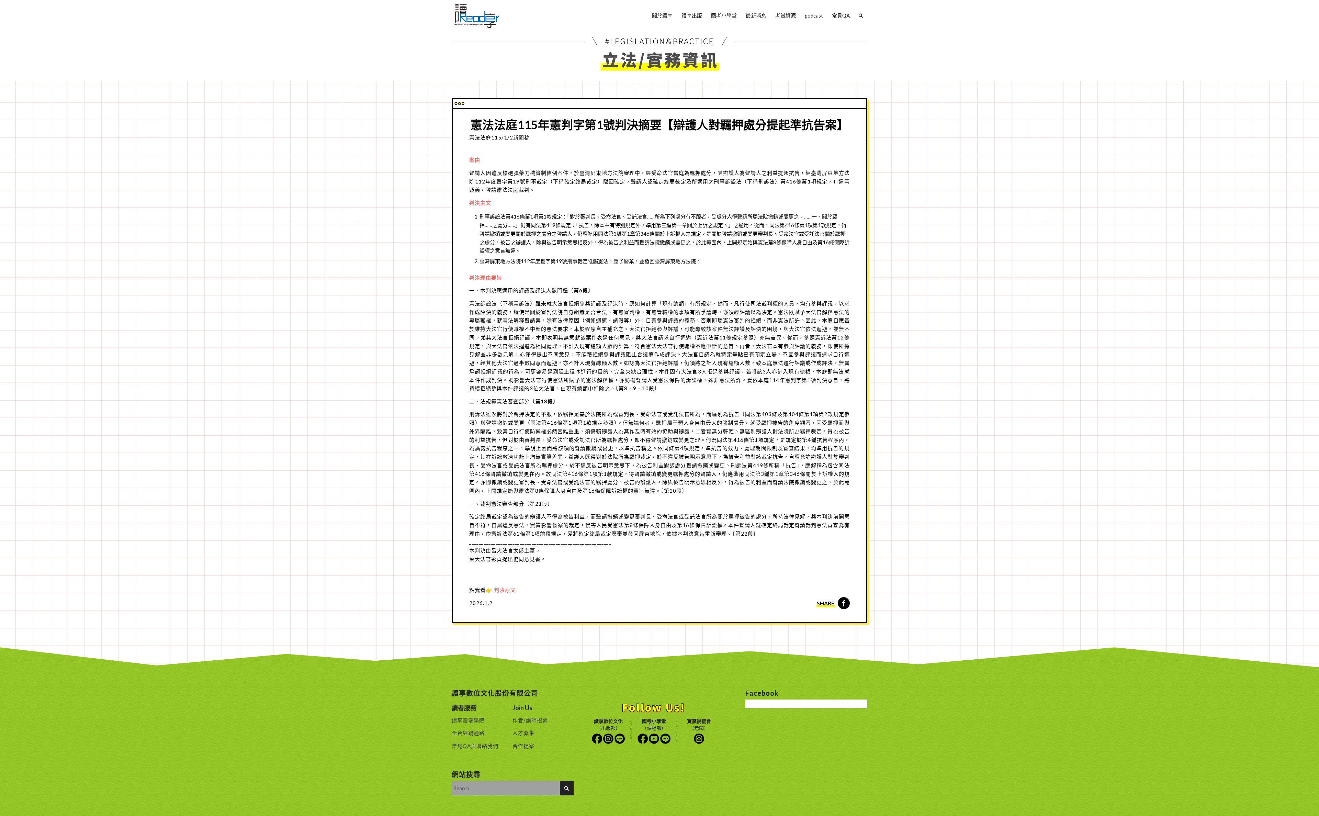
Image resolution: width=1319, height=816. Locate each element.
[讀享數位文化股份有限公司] (477, 15)
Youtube (654, 739)
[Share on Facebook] (844, 603)
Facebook (597, 739)
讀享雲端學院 (468, 720)
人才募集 (523, 733)
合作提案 (523, 746)
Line (620, 739)
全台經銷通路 (468, 733)
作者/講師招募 (530, 720)
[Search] (860, 15)
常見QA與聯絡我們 (475, 746)
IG (608, 739)
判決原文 (505, 590)
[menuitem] (662, 15)
